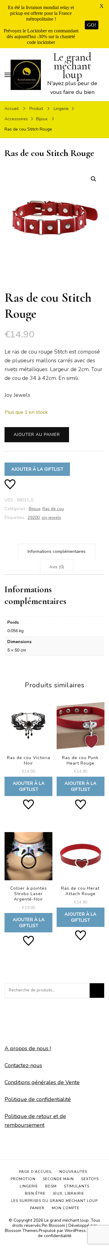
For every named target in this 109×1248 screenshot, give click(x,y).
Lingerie (29, 1186)
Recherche (97, 990)
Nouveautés (73, 1171)
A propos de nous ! (28, 1048)
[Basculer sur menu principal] (8, 75)
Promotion (23, 1179)
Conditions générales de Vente (42, 1082)
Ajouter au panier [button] (28, 747)
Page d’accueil (35, 1171)
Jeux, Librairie (68, 1193)
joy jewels (51, 517)
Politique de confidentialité (38, 1099)
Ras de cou (53, 509)
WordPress (75, 1230)
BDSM (51, 1186)
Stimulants (76, 1186)
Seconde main (58, 1179)
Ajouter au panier (37, 434)
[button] (93, 179)
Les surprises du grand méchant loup (54, 1200)
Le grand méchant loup (72, 65)
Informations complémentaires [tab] (57, 551)
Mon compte (65, 1208)
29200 (34, 517)
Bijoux (34, 509)
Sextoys (90, 1179)
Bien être (35, 1193)
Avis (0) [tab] (56, 567)
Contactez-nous (23, 1065)
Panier (37, 1208)
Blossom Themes (21, 1230)
